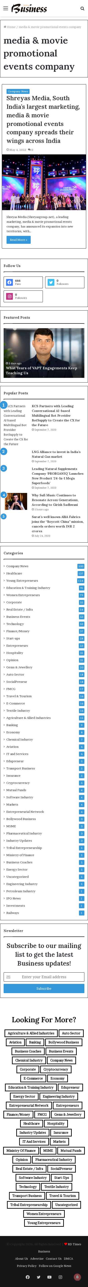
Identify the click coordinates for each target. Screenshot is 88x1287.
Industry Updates (19, 840)
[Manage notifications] (77, 1277)
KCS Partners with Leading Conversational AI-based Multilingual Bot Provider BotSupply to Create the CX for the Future (56, 415)
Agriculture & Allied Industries (28, 718)
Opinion (12, 660)
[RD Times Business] (29, 8)
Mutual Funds (16, 790)
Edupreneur (15, 761)
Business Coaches (19, 862)
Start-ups (13, 638)
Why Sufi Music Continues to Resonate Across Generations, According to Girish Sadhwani (55, 500)
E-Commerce (15, 703)
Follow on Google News (55, 1266)
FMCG (10, 689)
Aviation (12, 746)
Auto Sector (15, 674)
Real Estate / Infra (19, 609)
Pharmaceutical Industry (24, 833)
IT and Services (17, 754)
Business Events (18, 616)
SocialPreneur (16, 681)
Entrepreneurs (17, 645)
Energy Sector (17, 869)
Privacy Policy (27, 1266)
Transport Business (20, 768)
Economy (13, 732)
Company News (18, 91)
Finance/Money (17, 631)
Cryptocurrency (18, 783)
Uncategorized (17, 876)
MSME (11, 826)
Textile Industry (18, 710)
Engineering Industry (21, 884)
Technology (15, 624)
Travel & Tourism (19, 696)
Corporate (14, 602)
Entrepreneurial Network (25, 811)
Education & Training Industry (28, 588)
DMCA (68, 1258)
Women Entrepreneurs (23, 595)
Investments (15, 905)
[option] (44, 353)
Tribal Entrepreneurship (24, 848)
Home (11, 27)
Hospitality (14, 653)
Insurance (13, 775)
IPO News (13, 898)
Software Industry (19, 797)
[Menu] (5, 10)
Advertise (37, 1258)
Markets (12, 804)
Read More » (18, 240)
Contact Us (54, 1258)
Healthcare (14, 573)
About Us (21, 1258)
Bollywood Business (21, 819)
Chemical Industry (19, 739)
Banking (12, 725)
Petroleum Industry (20, 891)
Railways (12, 913)
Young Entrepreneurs (22, 580)
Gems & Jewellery (19, 667)
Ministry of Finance (20, 855)
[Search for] (82, 10)
